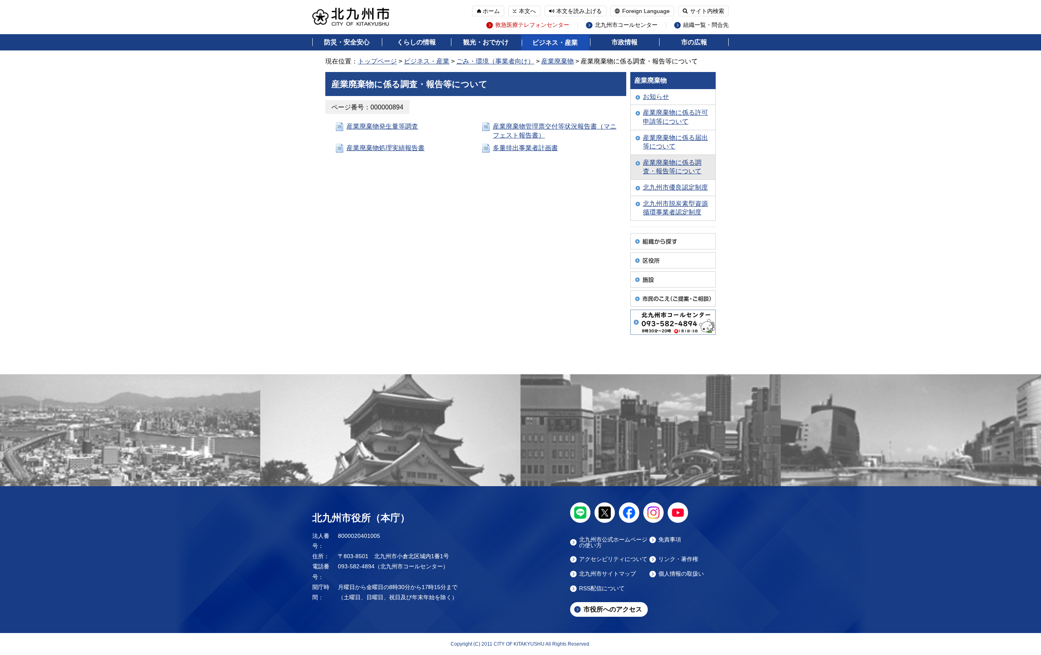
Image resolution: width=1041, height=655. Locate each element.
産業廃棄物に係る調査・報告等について (672, 167)
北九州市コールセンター (626, 25)
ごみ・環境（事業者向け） (495, 61)
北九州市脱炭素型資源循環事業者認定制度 (675, 208)
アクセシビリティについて (613, 559)
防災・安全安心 (347, 42)
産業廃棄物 (557, 61)
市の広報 (694, 42)
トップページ (377, 61)
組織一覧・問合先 (706, 25)
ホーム (491, 11)
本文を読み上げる (579, 11)
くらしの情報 (416, 42)
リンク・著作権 (678, 559)
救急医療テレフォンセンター (532, 25)
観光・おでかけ (486, 42)
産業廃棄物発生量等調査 (382, 126)
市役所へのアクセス (613, 609)
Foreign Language (646, 11)
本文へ (527, 11)
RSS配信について (602, 588)
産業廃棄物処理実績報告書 (385, 147)
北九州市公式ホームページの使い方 (613, 542)
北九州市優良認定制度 (675, 187)
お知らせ (656, 96)
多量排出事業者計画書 (525, 147)
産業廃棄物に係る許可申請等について (675, 117)
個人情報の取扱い (681, 574)
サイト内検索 (707, 11)
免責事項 (669, 540)
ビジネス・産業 (555, 42)
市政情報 (625, 42)
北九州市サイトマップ (607, 574)
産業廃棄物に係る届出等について (675, 142)
